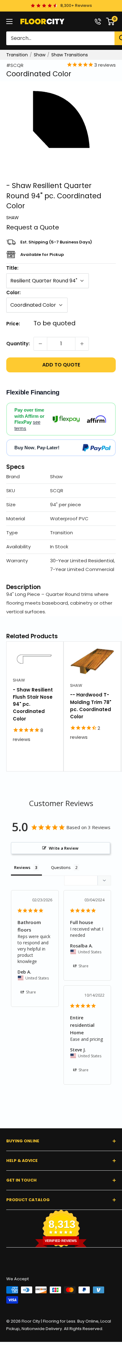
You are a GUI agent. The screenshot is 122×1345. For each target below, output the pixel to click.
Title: (12, 268)
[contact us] (98, 21)
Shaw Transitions (69, 55)
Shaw (39, 55)
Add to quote (61, 364)
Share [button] (30, 992)
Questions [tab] (61, 867)
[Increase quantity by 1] (82, 343)
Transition (17, 55)
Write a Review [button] (64, 848)
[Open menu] (9, 21)
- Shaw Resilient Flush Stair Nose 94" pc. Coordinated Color (33, 704)
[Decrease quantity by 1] (40, 343)
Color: (13, 292)
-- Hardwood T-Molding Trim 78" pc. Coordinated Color (90, 705)
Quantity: (18, 343)
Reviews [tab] (22, 867)
